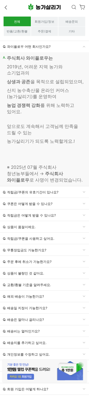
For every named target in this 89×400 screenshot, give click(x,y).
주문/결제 (44, 31)
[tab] (44, 46)
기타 (72, 31)
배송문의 (72, 21)
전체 (17, 21)
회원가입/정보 (44, 21)
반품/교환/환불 (17, 31)
